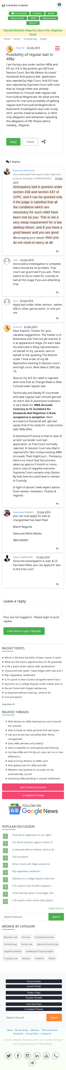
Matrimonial (49, 18)
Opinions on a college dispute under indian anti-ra (33, 683)
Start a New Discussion (33, 787)
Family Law (26, 944)
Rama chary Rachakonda (24, 170)
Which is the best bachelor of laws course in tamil (33, 657)
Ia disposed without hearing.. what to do (28, 692)
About (10, 1030)
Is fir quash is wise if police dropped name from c (33, 679)
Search (56, 916)
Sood (15, 301)
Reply (13, 141)
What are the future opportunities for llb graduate (33, 662)
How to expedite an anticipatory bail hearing (33, 747)
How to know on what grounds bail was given (33, 730)
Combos (37, 13)
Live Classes (21, 13)
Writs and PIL (17, 18)
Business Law (10, 937)
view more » (56, 908)
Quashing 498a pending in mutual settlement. (34, 778)
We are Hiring (21, 1030)
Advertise (34, 1030)
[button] (57, 49)
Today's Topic (34, 992)
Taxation (26, 958)
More (32, 22)
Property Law (10, 958)
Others (51, 958)
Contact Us (46, 1033)
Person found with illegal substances (26, 688)
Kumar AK (20, 48)
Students (39, 958)
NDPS (33, 18)
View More (7, 704)
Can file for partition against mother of (32, 842)
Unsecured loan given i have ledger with (32, 893)
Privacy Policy (32, 1033)
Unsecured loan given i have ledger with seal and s (34, 670)
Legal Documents (12, 951)
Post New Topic (34, 1004)
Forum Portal (34, 986)
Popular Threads (34, 997)
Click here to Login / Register (24, 631)
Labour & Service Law (47, 944)
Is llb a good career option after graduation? (30, 666)
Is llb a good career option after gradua (32, 900)
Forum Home (34, 981)
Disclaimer (18, 1033)
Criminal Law (10, 944)
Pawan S (16, 557)
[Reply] (57, 251)
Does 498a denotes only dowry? (25, 743)
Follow (30, 141)
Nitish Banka (18, 512)
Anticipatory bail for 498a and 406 (27, 765)
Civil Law (26, 937)
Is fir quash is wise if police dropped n (31, 886)
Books (51, 13)
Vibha (15, 260)
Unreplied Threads (33, 795)
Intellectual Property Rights (39, 951)
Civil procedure (13, 697)
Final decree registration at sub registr (31, 835)
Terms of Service (49, 1030)
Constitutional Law (44, 937)
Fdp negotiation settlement (20, 675)
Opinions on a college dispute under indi (33, 879)
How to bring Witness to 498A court (28, 761)
